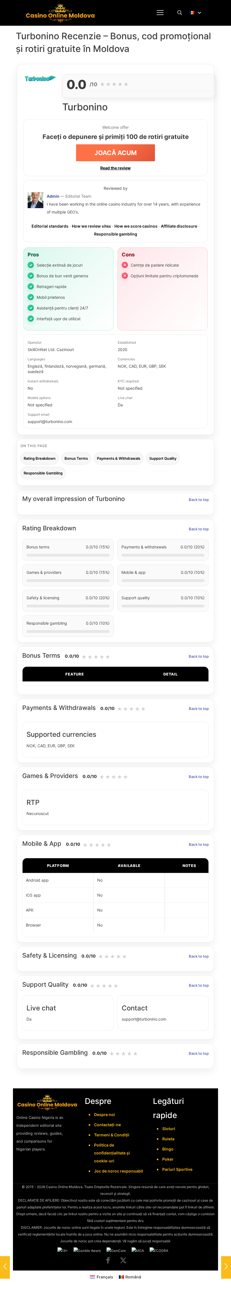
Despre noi (104, 1114)
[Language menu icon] (195, 12)
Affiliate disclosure (179, 226)
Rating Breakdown (39, 458)
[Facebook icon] (108, 1264)
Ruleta (168, 1138)
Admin (53, 196)
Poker (168, 1159)
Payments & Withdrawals (118, 458)
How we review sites (91, 226)
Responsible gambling (115, 234)
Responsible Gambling (43, 473)
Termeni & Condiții (111, 1134)
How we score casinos (135, 226)
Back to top (199, 499)
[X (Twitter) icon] (123, 1264)
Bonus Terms (76, 458)
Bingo (168, 1149)
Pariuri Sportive (177, 1169)
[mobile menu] (160, 13)
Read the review (115, 167)
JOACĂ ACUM (115, 152)
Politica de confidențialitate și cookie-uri (112, 1153)
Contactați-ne (107, 1124)
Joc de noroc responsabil (118, 1171)
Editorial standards (50, 226)
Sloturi (168, 1128)
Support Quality (162, 458)
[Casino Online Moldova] (60, 12)
